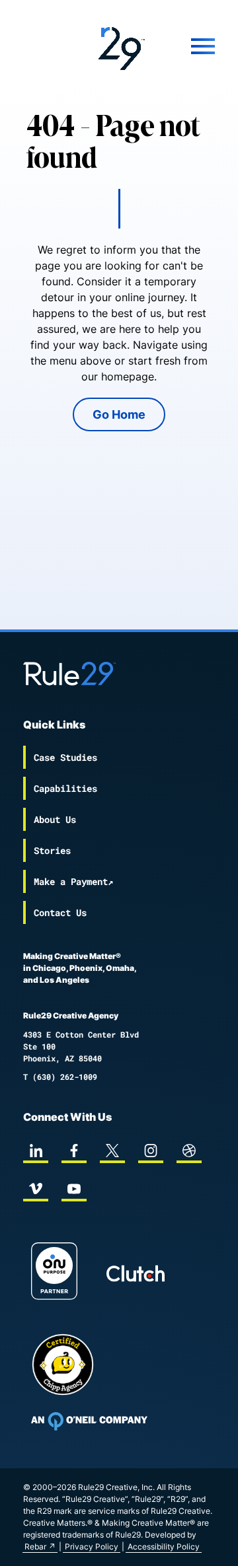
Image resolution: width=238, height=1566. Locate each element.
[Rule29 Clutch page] (136, 1273)
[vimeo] (35, 1188)
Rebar (35, 1546)
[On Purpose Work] (54, 1273)
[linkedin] (35, 1150)
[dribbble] (189, 1150)
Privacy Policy (91, 1546)
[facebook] (74, 1150)
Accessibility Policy (164, 1546)
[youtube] (74, 1188)
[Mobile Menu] (192, 46)
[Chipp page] (62, 1364)
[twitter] (112, 1150)
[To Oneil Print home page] (89, 1421)
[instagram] (150, 1150)
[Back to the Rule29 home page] (119, 46)
